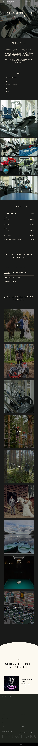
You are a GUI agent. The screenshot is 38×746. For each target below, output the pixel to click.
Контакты (6, 718)
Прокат (19, 536)
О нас (3, 718)
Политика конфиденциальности (5, 741)
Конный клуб (19, 325)
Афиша (21, 718)
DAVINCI (18, 2)
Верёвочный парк (19, 431)
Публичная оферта (21, 740)
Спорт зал (19, 396)
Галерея (24, 718)
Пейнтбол (19, 466)
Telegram (22, 726)
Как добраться (4, 726)
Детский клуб (19, 607)
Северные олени (19, 501)
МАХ (20, 726)
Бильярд (19, 572)
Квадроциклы (19, 361)
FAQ (2, 727)
